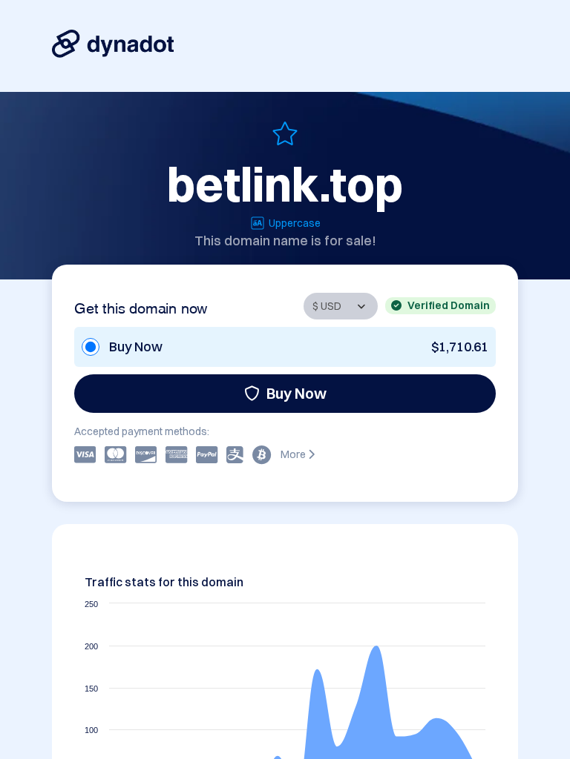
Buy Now (296, 393)
